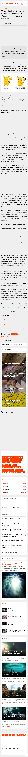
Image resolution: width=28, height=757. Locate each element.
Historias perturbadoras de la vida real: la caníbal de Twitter (13, 389)
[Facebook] (2, 748)
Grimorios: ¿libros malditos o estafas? (13, 363)
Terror (13, 464)
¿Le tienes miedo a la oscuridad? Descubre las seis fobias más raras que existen (12, 402)
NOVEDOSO (5, 604)
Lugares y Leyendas (7, 457)
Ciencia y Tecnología (7, 469)
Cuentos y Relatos (14, 462)
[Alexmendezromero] (14, 748)
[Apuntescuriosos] (17, 748)
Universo (11, 472)
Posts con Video (6, 467)
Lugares (4, 460)
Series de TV (18, 469)
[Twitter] (6, 748)
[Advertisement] (9, 37)
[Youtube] (10, 748)
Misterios (18, 457)
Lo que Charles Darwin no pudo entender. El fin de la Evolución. (12, 716)
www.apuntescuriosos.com (8, 324)
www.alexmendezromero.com (8, 320)
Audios (4, 472)
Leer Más (18, 660)
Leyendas (5, 462)
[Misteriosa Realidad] (12, 4)
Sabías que (13, 8)
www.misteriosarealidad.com (8, 322)
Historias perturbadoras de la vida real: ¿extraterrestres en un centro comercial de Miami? (13, 375)
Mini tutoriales (19, 472)
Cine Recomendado (14, 460)
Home (2, 8)
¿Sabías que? (7, 8)
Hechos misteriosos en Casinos (15, 616)
